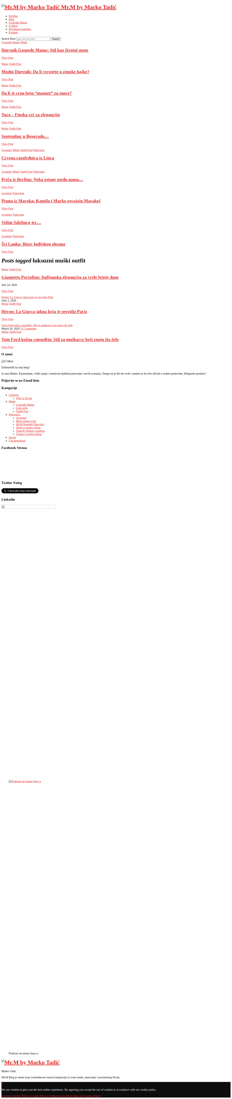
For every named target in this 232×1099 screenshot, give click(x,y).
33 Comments (28, 328)
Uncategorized (17, 440)
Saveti (12, 437)
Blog (11, 19)
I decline (16, 1095)
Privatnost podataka (20, 29)
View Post (7, 57)
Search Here (8, 38)
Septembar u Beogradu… (25, 136)
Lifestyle (14, 395)
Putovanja (39, 150)
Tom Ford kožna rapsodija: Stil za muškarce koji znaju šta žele (37, 325)
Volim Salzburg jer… (21, 222)
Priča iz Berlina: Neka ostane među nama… (42, 179)
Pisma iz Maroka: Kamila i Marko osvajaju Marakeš (50, 200)
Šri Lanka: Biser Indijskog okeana (33, 244)
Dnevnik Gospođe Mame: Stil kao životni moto (44, 50)
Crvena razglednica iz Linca (27, 157)
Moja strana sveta (26, 421)
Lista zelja (22, 408)
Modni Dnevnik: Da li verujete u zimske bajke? (45, 71)
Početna (13, 16)
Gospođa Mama (18, 22)
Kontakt (13, 32)
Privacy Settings (48, 1095)
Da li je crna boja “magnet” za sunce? (36, 93)
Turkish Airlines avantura (30, 430)
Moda (23, 42)
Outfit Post (15, 63)
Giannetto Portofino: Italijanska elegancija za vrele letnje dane (60, 277)
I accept (5, 1095)
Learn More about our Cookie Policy (80, 1095)
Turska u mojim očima (29, 434)
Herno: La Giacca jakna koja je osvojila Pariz (27, 297)
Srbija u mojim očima (28, 427)
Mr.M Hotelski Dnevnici (30, 424)
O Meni (13, 25)
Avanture (6, 150)
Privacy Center (30, 1095)
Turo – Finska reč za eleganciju (30, 114)
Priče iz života (24, 398)
